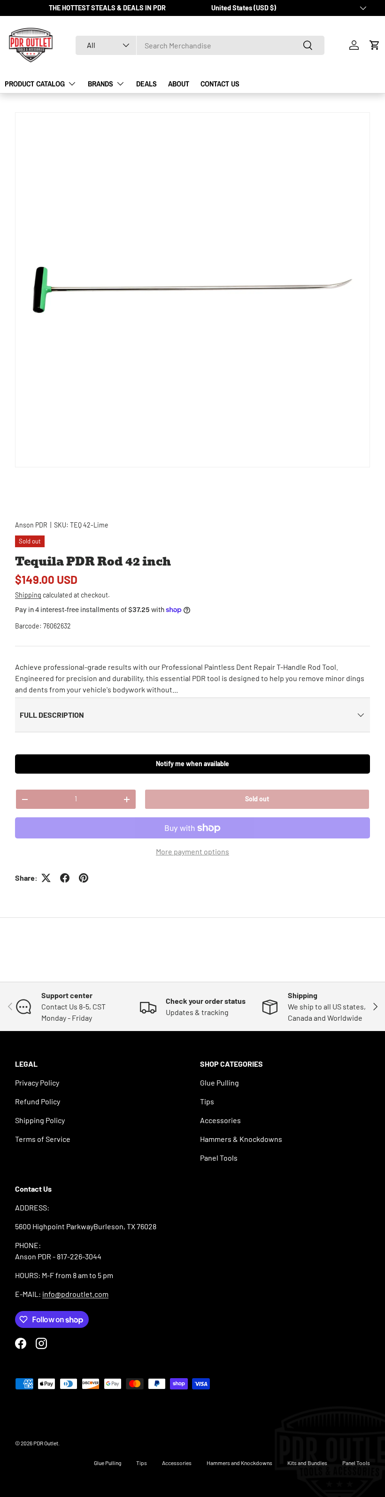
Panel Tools (219, 1157)
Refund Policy (37, 1101)
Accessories (220, 1120)
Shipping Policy (40, 1120)
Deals (146, 83)
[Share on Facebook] (64, 878)
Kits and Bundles (307, 1462)
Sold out (257, 799)
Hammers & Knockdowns (241, 1138)
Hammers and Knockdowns (239, 1462)
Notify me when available (192, 764)
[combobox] (200, 45)
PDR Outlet (45, 1443)
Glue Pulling (219, 1082)
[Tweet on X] (46, 878)
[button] (374, 45)
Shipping (28, 595)
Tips (207, 1101)
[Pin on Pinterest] (83, 878)
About (178, 83)
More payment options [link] (192, 851)
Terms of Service (42, 1138)
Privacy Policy (37, 1082)
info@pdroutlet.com (75, 1293)
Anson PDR (31, 525)
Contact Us (219, 83)
